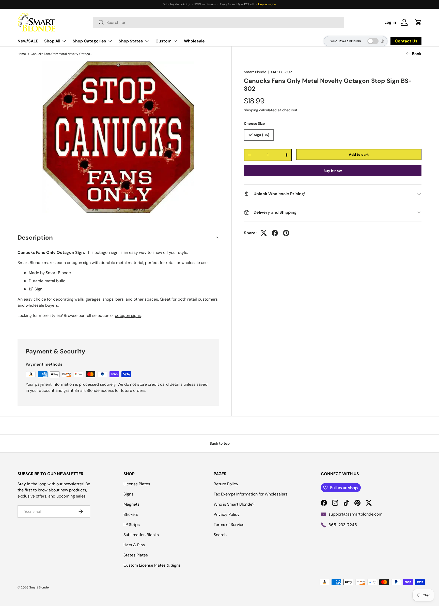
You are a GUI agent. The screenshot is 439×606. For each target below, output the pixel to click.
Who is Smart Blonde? (234, 504)
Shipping (251, 110)
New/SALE (28, 41)
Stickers (130, 514)
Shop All (52, 41)
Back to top (220, 443)
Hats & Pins (134, 545)
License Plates (136, 484)
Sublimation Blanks (141, 534)
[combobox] (218, 22)
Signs (128, 494)
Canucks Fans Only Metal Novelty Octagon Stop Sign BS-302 (61, 53)
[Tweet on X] (263, 233)
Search (220, 534)
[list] (118, 137)
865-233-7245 (342, 524)
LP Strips (131, 524)
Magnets (131, 504)
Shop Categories (89, 41)
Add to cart (359, 154)
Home (22, 53)
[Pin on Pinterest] (286, 233)
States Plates (135, 555)
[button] (418, 22)
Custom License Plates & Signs (152, 565)
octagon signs (128, 315)
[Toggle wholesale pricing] (373, 41)
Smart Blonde (255, 72)
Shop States (131, 41)
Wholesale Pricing (346, 41)
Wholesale (194, 41)
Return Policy (226, 484)
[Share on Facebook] (274, 233)
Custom (163, 41)
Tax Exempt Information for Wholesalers (251, 494)
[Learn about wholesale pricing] (383, 41)
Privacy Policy (227, 514)
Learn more (266, 4)
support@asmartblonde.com (355, 514)
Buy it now (332, 170)
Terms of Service (229, 524)
